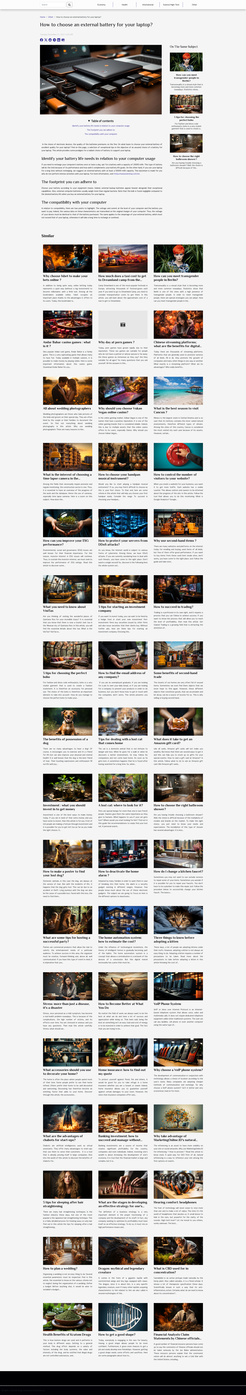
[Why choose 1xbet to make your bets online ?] (67, 258)
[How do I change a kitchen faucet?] (178, 853)
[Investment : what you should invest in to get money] (67, 787)
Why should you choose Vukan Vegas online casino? (120, 410)
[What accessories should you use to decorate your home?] (67, 1052)
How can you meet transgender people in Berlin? (186, 78)
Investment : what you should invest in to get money (64, 807)
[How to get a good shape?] (123, 1316)
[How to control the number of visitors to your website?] (178, 456)
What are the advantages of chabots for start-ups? (63, 1138)
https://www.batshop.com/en (127, 173)
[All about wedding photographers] (67, 390)
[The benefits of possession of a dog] (67, 721)
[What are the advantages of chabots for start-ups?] (67, 1118)
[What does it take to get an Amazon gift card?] (178, 721)
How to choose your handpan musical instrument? (119, 476)
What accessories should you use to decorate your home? (67, 1072)
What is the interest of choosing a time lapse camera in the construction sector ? (67, 478)
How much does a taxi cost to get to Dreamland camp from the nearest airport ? (122, 280)
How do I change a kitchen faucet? (178, 871)
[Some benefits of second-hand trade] (178, 655)
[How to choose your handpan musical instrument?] (123, 456)
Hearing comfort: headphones (175, 1202)
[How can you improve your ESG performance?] (67, 522)
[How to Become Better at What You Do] (123, 985)
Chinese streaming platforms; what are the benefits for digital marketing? (177, 346)
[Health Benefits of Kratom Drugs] (67, 1316)
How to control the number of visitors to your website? (175, 476)
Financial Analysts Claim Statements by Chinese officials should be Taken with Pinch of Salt (178, 1338)
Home (42, 16)
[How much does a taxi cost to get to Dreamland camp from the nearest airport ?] (123, 258)
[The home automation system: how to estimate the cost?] (123, 919)
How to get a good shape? (116, 1334)
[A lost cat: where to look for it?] (123, 787)
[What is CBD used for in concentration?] (178, 1250)
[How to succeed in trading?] (178, 589)
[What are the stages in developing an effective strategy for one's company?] (123, 1184)
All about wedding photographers (67, 408)
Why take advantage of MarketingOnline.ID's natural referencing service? (175, 1140)
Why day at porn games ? (116, 342)
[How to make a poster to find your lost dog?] (67, 853)
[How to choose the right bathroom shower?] (186, 143)
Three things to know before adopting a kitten (174, 939)
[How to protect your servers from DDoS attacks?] (123, 522)
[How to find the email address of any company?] (123, 655)
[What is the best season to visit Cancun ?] (178, 390)
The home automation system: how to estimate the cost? (120, 939)
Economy (101, 4)
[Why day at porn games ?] (123, 324)
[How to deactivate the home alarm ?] (123, 853)
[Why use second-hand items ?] (178, 522)
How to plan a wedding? (60, 1268)
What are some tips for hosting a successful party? (66, 939)
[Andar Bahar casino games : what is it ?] (67, 324)
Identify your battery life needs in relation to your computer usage (101, 125)
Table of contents (102, 121)
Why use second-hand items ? (175, 540)
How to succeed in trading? (173, 607)
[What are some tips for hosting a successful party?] (67, 919)
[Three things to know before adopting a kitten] (178, 919)
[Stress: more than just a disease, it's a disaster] (67, 985)
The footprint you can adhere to (101, 129)
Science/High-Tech (171, 4)
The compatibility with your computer (101, 133)
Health (124, 4)
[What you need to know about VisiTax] (67, 589)
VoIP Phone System (167, 1004)
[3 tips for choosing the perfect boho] (186, 104)
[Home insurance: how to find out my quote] (123, 1052)
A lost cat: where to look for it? (120, 805)
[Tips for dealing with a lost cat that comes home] (123, 721)
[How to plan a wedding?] (67, 1250)
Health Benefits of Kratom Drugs (67, 1334)
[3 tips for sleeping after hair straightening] (67, 1184)
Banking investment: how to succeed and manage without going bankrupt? (119, 1140)
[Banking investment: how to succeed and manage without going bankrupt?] (123, 1118)
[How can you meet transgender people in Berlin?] (186, 62)
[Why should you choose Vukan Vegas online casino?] (123, 390)
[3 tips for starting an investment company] (123, 589)
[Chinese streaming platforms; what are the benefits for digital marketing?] (178, 324)
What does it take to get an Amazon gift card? (173, 741)
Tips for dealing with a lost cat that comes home (120, 741)
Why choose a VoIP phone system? (178, 1070)
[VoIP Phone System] (178, 985)
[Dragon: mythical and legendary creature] (123, 1250)
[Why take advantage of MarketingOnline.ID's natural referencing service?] (178, 1118)
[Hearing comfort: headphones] (178, 1184)
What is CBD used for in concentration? (171, 1270)
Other (194, 4)
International (147, 4)
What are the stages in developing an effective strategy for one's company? (122, 1206)
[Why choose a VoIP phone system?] (178, 1052)
